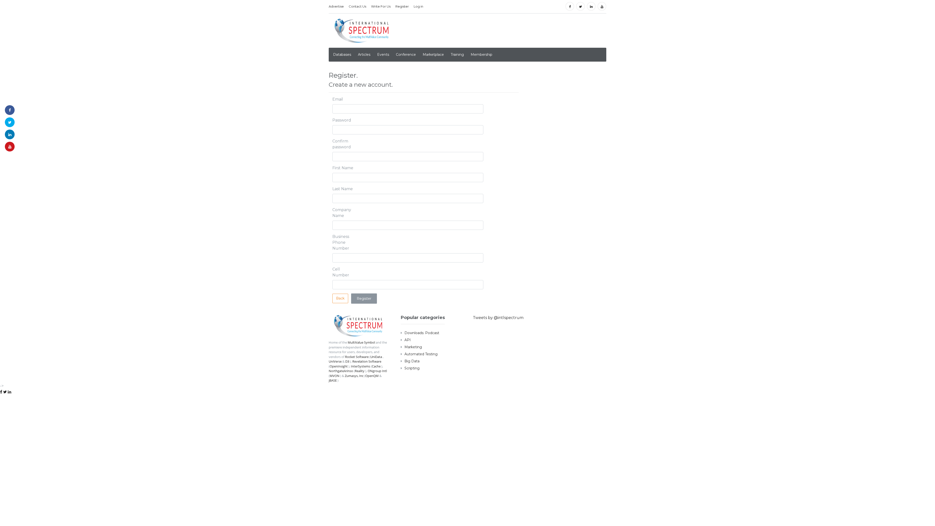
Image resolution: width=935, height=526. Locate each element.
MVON (334, 376)
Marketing (413, 347)
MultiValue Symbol (361, 342)
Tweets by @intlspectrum (498, 317)
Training (457, 54)
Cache (376, 366)
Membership (481, 54)
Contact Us (357, 6)
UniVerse (335, 361)
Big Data (412, 361)
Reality (360, 371)
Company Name (341, 212)
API (407, 340)
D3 (347, 361)
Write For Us (381, 6)
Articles (364, 54)
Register (402, 6)
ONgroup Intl (377, 371)
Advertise (336, 6)
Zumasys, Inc (354, 376)
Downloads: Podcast (421, 333)
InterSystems (360, 366)
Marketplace (433, 54)
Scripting (412, 368)
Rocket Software (357, 357)
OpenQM (372, 376)
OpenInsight (339, 366)
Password (341, 120)
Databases (342, 54)
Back (340, 298)
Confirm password (341, 144)
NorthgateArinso (341, 371)
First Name (342, 168)
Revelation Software (366, 361)
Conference (406, 54)
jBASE (333, 380)
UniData (376, 357)
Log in (418, 6)
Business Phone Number (340, 242)
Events (383, 54)
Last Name (342, 189)
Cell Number (340, 272)
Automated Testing (421, 354)
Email (337, 99)
